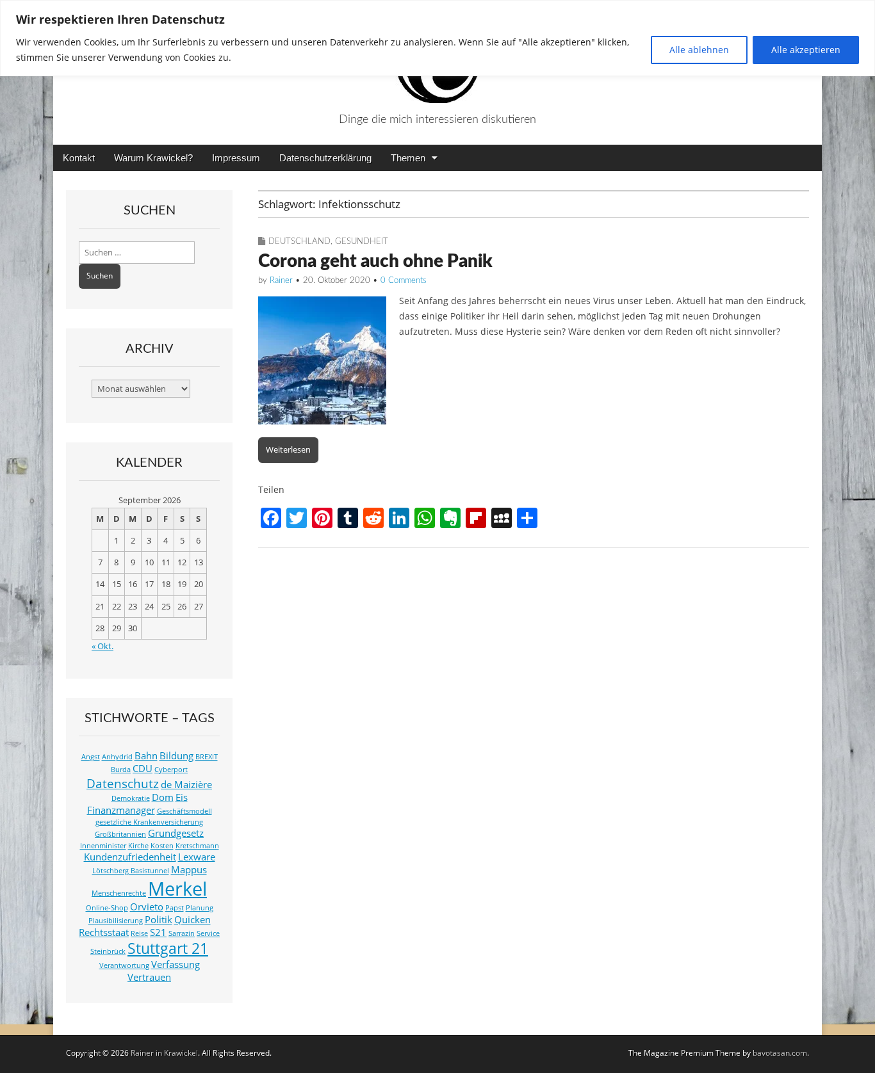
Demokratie (130, 798)
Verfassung (175, 964)
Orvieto (146, 907)
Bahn (146, 755)
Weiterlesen (288, 449)
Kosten (162, 845)
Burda (121, 769)
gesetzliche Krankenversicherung (149, 822)
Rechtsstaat (104, 932)
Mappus (189, 869)
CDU (142, 768)
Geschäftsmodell (184, 811)
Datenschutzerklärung (325, 157)
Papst (174, 907)
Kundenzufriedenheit (130, 857)
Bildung (176, 755)
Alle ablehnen (699, 50)
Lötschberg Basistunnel (130, 870)
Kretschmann (197, 845)
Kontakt (79, 157)
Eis (182, 797)
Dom (163, 797)
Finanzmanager (121, 810)
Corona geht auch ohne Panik (375, 261)
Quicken (192, 919)
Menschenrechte (119, 893)
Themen (408, 157)
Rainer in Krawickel (164, 1052)
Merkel (177, 888)
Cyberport (171, 769)
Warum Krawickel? (153, 157)
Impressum (236, 157)
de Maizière (186, 784)
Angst (90, 756)
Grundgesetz (176, 833)
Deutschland (299, 242)
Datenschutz (122, 783)
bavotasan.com (780, 1052)
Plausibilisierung (115, 920)
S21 (158, 932)
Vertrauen (149, 977)
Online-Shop (107, 907)
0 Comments (403, 281)
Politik (158, 919)
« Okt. (102, 646)
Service (208, 933)
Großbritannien (120, 834)
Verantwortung (124, 965)
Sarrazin (181, 933)
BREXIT (206, 756)
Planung (199, 907)
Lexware (196, 857)
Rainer (281, 281)
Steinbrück (108, 951)
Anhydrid (117, 756)
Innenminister (103, 845)
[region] (437, 38)
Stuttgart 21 (167, 948)
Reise (139, 933)
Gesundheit (361, 242)
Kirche (138, 845)
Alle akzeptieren (805, 50)
